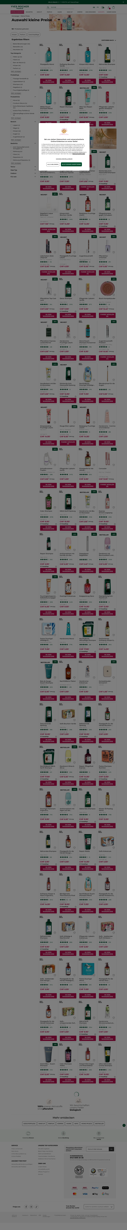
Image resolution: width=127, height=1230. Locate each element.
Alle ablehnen (52, 164)
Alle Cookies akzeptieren (71, 164)
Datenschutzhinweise (79, 153)
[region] (64, 147)
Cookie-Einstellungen (64, 159)
